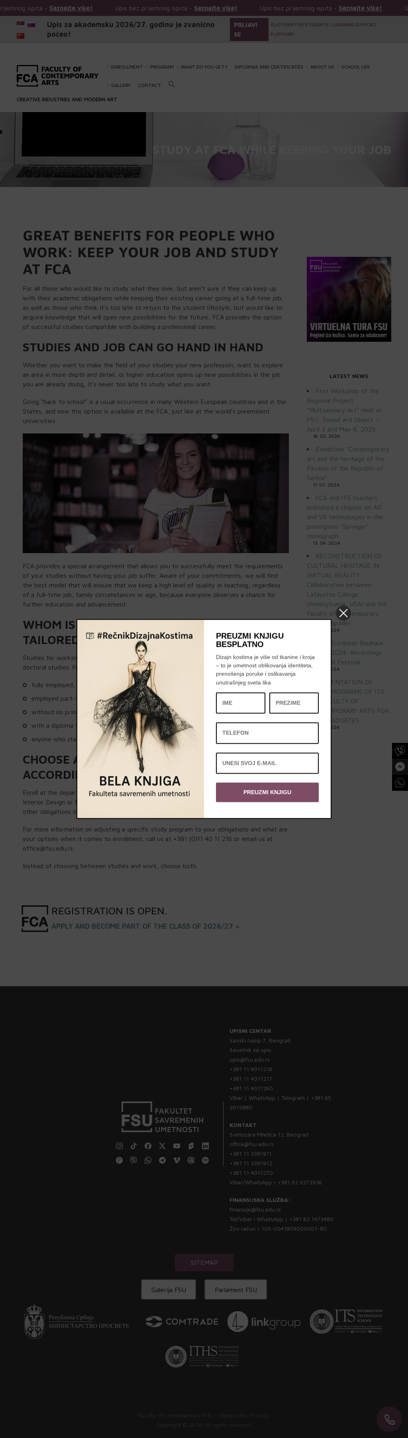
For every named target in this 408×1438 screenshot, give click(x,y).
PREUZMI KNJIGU (267, 792)
